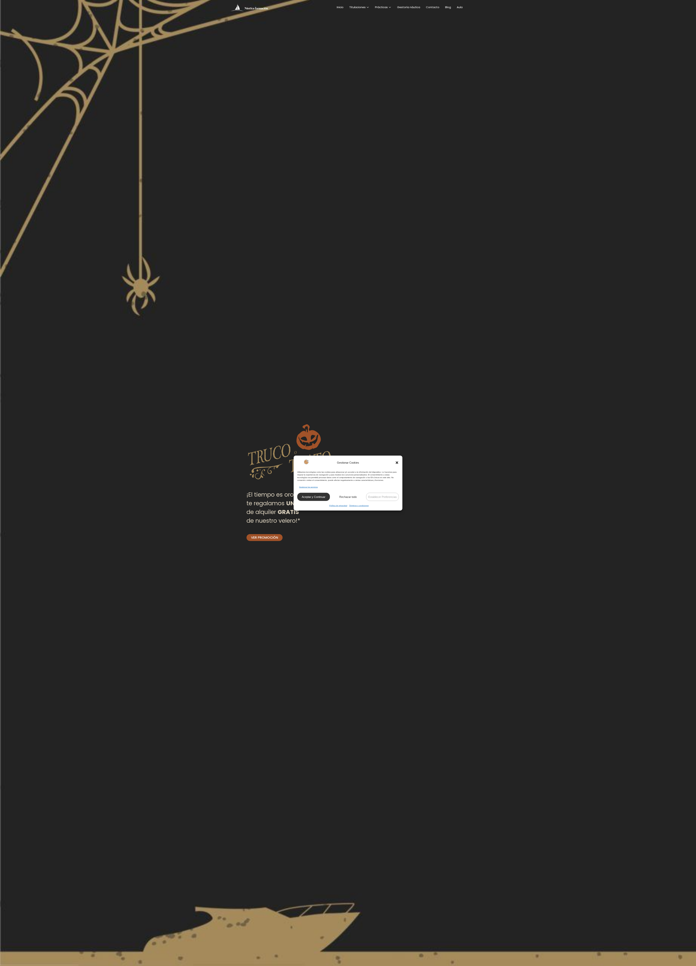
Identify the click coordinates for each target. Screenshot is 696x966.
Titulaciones (357, 7)
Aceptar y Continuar (313, 496)
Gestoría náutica (408, 7)
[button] (397, 463)
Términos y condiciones (359, 506)
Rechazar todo (348, 496)
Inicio (340, 7)
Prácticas (381, 7)
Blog (448, 7)
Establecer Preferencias (382, 496)
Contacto (432, 7)
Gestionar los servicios (308, 487)
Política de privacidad (338, 506)
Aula (460, 7)
